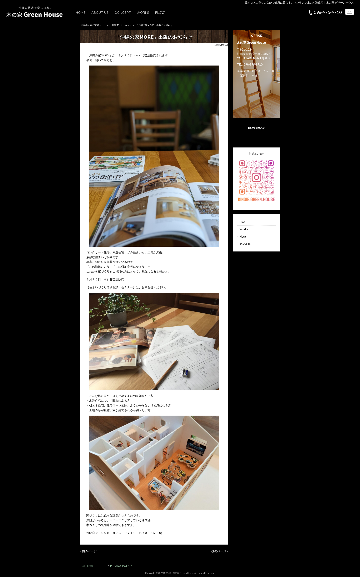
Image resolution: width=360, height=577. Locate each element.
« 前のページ (88, 551)
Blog (242, 222)
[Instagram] (256, 180)
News (128, 25)
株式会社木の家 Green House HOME (100, 25)
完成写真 (245, 243)
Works (244, 229)
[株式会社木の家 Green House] (34, 16)
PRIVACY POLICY (121, 565)
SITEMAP (88, 565)
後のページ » (219, 551)
